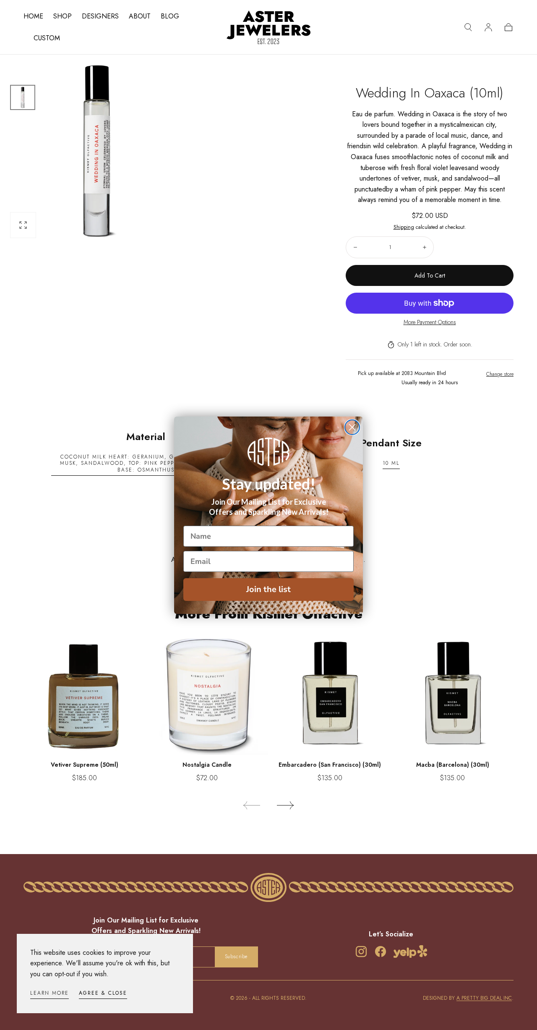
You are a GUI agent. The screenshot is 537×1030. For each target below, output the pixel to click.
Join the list (268, 589)
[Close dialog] (352, 427)
